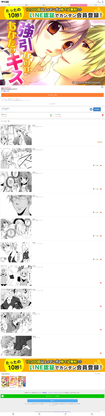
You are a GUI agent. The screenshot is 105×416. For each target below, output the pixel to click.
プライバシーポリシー (54, 392)
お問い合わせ (37, 403)
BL (61, 5)
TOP (9, 5)
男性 (26, 5)
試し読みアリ (7, 87)
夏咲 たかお (6, 91)
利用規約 (44, 392)
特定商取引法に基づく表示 (64, 403)
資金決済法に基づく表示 (73, 403)
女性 (44, 5)
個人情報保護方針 (56, 403)
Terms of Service (65, 411)
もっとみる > (98, 373)
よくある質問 (32, 403)
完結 (2, 87)
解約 (79, 403)
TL (78, 5)
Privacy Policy (57, 411)
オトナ (96, 5)
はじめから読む (52, 95)
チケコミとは (27, 403)
